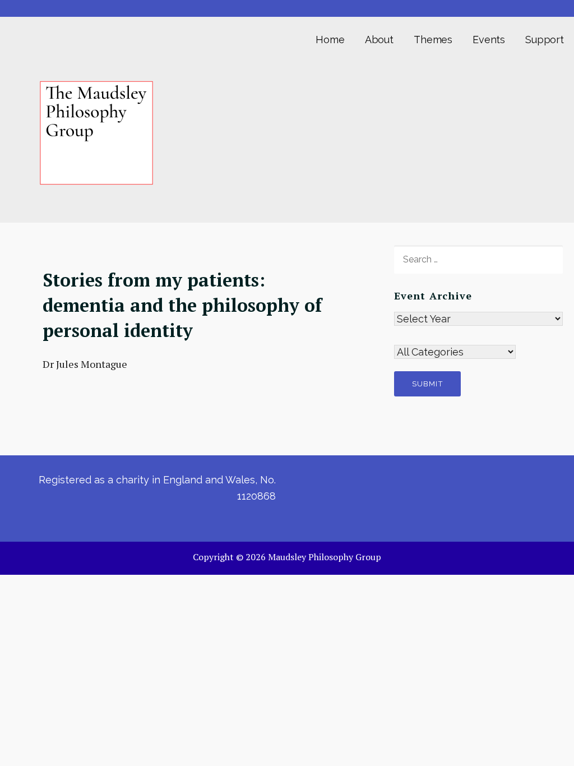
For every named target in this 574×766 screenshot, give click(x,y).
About (379, 39)
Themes (433, 39)
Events (489, 39)
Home (330, 39)
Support (544, 39)
